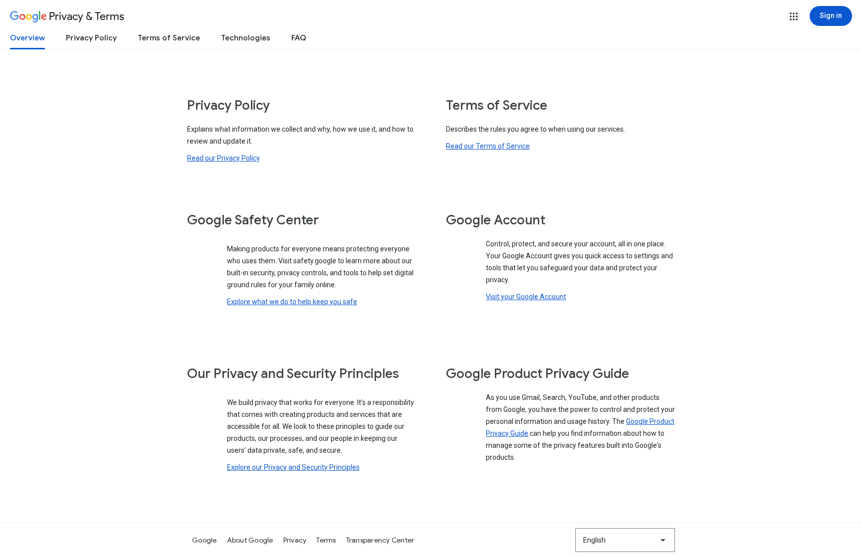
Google (204, 540)
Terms (326, 540)
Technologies (245, 37)
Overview (27, 37)
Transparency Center (380, 540)
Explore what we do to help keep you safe (292, 302)
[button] (794, 16)
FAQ (298, 37)
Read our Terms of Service (488, 146)
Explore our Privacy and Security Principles (293, 467)
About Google (250, 540)
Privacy (295, 540)
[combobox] (625, 540)
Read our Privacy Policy (223, 158)
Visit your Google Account (526, 297)
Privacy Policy (91, 37)
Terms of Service (169, 37)
